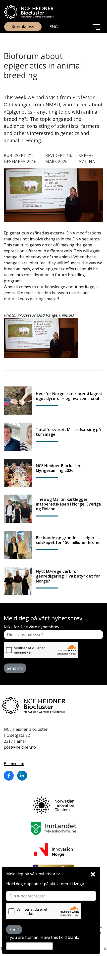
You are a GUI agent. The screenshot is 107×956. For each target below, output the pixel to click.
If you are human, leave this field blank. (42, 937)
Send (14, 929)
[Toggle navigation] (96, 26)
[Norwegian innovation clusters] (53, 805)
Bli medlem (14, 763)
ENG (54, 26)
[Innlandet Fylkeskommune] (54, 828)
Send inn (15, 668)
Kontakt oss (23, 26)
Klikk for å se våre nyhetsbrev (31, 627)
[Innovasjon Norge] (53, 849)
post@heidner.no (20, 747)
